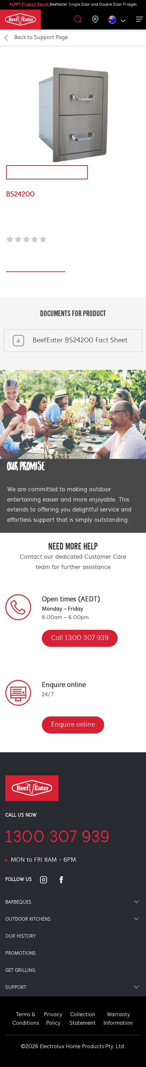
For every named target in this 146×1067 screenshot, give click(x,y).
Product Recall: (36, 4)
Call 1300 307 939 (79, 638)
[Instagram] (48, 879)
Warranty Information (118, 1019)
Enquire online (73, 725)
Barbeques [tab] (18, 902)
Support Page (41, 37)
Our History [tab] (20, 936)
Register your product (35, 268)
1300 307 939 (57, 837)
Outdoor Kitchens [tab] (28, 919)
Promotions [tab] (20, 953)
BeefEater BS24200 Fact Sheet (80, 340)
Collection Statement (82, 1019)
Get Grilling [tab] (20, 970)
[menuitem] (29, 19)
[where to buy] (95, 20)
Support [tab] (15, 987)
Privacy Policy (53, 1019)
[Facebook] (65, 879)
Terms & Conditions (25, 1019)
